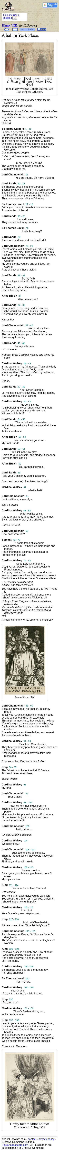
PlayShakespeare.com (15, 1145)
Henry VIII (9, 26)
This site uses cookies (11, 16)
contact (32, 1139)
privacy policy (46, 1139)
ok (15, 18)
